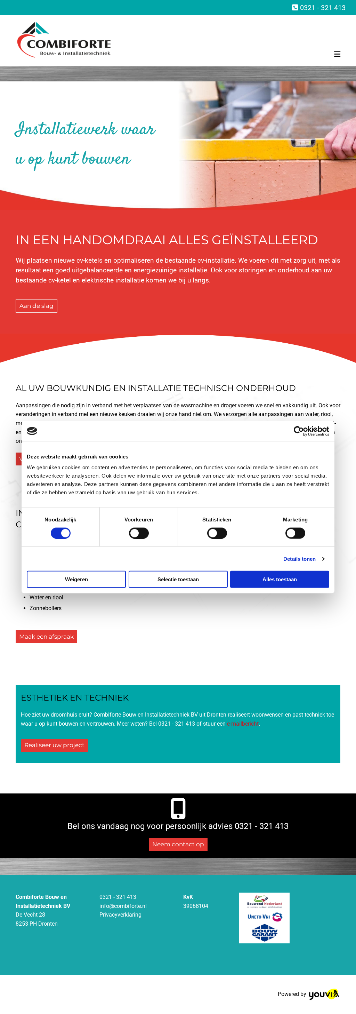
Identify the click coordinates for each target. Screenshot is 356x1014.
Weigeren (76, 579)
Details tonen (299, 558)
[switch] (139, 532)
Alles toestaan (279, 579)
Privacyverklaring (120, 914)
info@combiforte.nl (123, 906)
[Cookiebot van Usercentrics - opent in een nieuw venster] (298, 431)
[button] (36, 306)
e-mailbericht (243, 723)
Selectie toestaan (178, 579)
